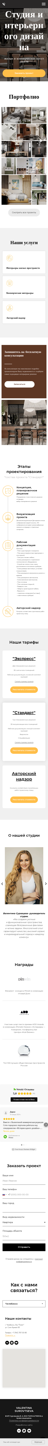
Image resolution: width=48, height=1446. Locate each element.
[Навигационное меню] (43, 4)
